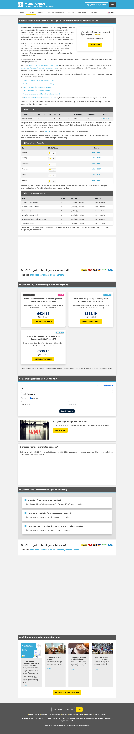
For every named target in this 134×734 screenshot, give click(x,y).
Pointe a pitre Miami (28, 211)
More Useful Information (67, 692)
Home (22, 12)
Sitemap (103, 714)
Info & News (82, 12)
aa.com (47, 131)
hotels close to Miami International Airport (39, 98)
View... (25, 686)
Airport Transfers (56, 12)
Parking (71, 12)
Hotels (94, 12)
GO (112, 5)
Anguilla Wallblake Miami (30, 207)
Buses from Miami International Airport (37, 87)
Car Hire (41, 12)
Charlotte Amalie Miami (30, 215)
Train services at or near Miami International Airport (41, 94)
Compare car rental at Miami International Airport (40, 80)
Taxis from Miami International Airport (36, 90)
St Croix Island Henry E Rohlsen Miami (34, 219)
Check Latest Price (43, 321)
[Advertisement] (67, 251)
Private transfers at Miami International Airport (39, 84)
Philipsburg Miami (28, 223)
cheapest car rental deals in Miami (47, 275)
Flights (31, 12)
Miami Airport (40, 4)
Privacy (96, 714)
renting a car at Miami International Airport (43, 65)
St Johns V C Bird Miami (30, 202)
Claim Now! (60, 430)
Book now (95, 45)
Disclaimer (88, 714)
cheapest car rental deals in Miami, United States (54, 549)
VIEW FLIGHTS (106, 118)
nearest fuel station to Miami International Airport (39, 68)
